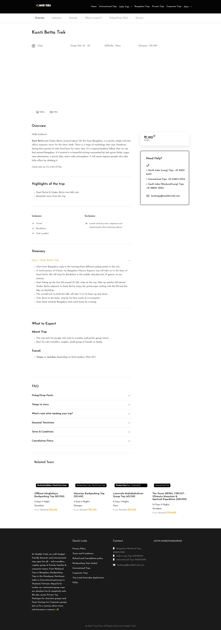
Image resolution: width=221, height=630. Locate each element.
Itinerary (73, 18)
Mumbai (119, 485)
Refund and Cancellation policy (88, 558)
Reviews (139, 18)
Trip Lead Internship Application (88, 578)
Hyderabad (135, 485)
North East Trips (44, 485)
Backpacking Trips (84, 485)
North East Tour (60, 485)
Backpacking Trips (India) (85, 563)
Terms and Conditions (83, 553)
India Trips (124, 7)
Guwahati (141, 621)
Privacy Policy (79, 549)
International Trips (108, 7)
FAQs (75, 582)
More (186, 7)
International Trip (162, 485)
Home (94, 7)
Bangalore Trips (142, 7)
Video (55, 112)
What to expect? (93, 18)
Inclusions (56, 18)
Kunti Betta (38, 141)
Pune (125, 485)
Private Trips (158, 7)
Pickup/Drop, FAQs (118, 18)
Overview (39, 18)
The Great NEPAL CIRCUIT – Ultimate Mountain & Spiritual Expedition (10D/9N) (169, 496)
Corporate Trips (174, 7)
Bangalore (51, 621)
